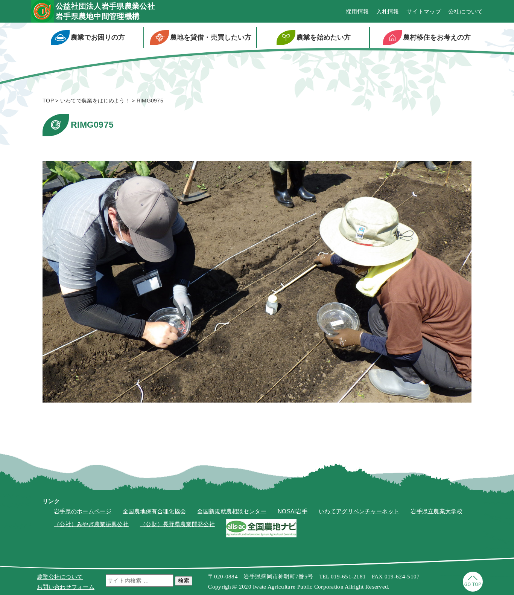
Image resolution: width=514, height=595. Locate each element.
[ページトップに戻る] (473, 589)
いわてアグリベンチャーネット (359, 511)
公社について (465, 11)
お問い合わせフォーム (65, 587)
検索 (183, 580)
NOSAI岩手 (292, 511)
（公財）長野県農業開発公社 (177, 524)
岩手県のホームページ (82, 511)
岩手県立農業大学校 (436, 511)
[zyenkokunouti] (261, 535)
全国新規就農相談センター (231, 511)
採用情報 (357, 11)
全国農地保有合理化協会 (154, 511)
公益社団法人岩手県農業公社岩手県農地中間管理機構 (105, 11)
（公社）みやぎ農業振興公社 (91, 524)
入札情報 (387, 11)
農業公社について (60, 577)
